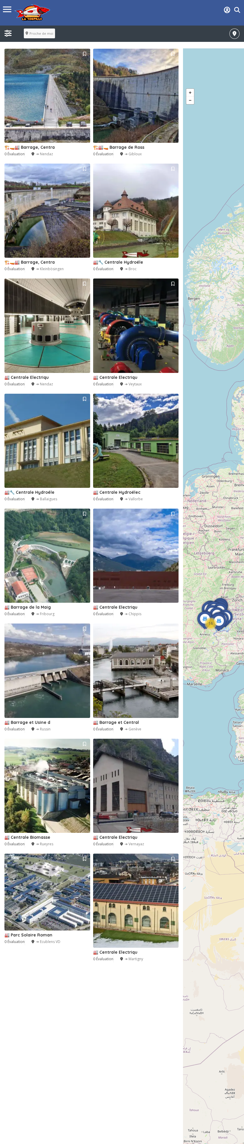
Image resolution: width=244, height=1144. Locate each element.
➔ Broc (131, 268)
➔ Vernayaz (134, 843)
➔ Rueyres (44, 843)
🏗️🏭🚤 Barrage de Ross (118, 147)
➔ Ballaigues (46, 498)
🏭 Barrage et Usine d (27, 722)
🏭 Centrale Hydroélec (116, 492)
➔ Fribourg (45, 613)
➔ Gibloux (133, 153)
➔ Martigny (134, 958)
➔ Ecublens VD (48, 941)
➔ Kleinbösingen (50, 268)
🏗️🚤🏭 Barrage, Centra (29, 147)
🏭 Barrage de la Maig (27, 607)
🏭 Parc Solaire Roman (28, 935)
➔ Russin (43, 729)
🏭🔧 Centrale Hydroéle (118, 262)
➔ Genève (133, 729)
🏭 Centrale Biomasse (27, 837)
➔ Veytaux (133, 384)
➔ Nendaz (44, 153)
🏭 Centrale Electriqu (26, 377)
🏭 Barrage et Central (116, 722)
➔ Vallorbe (134, 498)
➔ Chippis (133, 613)
